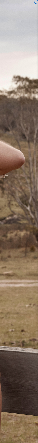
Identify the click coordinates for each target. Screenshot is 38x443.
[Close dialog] (36, 2)
